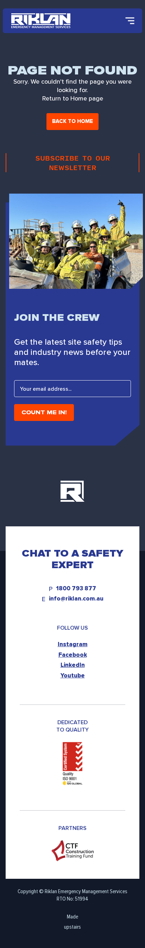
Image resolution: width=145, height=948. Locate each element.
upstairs (72, 926)
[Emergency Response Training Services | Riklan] (40, 20)
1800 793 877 (76, 589)
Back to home (72, 121)
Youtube (73, 675)
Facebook (72, 654)
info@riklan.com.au (76, 599)
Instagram (73, 644)
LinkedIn (73, 665)
